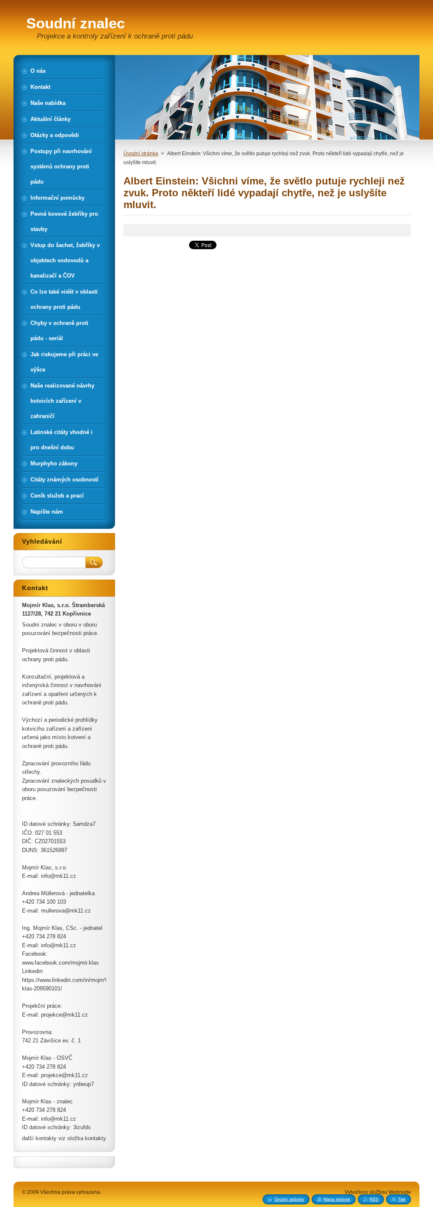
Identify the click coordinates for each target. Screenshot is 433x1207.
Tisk (402, 1199)
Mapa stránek (336, 1199)
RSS (374, 1199)
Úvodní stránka (140, 153)
